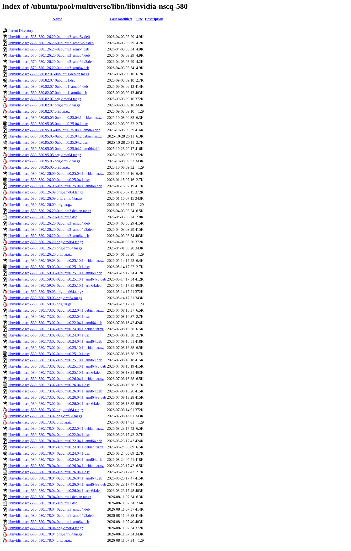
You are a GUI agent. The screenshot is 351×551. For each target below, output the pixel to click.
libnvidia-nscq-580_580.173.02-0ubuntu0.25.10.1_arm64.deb (54, 372)
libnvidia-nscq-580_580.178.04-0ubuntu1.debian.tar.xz (49, 497)
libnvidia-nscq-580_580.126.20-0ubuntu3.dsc (42, 217)
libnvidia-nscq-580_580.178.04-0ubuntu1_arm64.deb (48, 522)
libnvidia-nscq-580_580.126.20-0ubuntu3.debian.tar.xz (49, 211)
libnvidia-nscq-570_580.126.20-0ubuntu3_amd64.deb (49, 55)
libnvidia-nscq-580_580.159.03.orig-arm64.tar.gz (45, 298)
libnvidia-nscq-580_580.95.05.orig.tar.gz (39, 167)
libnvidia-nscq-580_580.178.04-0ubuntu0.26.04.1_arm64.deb (54, 491)
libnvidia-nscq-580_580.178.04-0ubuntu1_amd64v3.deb (51, 515)
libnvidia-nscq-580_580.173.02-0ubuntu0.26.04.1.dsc (49, 385)
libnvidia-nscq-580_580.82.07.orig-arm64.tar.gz (44, 105)
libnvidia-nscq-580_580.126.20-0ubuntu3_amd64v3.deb (51, 229)
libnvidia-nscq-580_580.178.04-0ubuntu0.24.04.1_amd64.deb (55, 459)
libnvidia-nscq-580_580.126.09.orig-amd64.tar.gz (45, 192)
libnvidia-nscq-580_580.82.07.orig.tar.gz (39, 111)
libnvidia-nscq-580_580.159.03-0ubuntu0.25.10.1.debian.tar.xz (56, 261)
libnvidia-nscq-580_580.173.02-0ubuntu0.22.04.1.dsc (49, 316)
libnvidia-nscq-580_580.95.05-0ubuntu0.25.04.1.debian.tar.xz (55, 118)
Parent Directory (20, 30)
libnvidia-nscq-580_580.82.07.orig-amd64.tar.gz (44, 99)
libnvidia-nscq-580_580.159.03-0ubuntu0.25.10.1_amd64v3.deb (57, 279)
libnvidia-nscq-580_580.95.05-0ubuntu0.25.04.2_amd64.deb (54, 149)
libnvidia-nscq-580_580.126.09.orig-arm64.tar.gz (45, 198)
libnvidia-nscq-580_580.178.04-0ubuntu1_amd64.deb (49, 509)
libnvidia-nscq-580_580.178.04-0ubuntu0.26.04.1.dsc (49, 472)
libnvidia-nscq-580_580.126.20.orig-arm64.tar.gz (45, 248)
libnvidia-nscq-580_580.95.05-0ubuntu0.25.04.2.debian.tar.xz (55, 136)
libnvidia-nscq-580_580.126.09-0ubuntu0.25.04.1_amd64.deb (55, 186)
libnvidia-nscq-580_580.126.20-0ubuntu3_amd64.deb (49, 223)
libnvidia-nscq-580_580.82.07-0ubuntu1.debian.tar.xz (48, 74)
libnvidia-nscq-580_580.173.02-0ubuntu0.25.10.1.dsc (49, 354)
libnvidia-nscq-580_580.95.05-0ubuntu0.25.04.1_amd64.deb (54, 130)
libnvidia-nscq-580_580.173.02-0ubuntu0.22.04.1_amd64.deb (55, 323)
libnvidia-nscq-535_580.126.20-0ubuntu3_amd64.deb (49, 37)
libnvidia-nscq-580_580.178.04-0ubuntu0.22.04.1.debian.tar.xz (56, 428)
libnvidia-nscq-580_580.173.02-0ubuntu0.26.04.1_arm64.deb (54, 404)
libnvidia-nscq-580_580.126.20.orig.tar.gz (40, 254)
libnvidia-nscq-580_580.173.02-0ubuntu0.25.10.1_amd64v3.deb (57, 366)
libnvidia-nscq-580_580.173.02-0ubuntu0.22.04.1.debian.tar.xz (56, 310)
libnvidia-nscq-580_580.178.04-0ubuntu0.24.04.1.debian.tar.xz (56, 447)
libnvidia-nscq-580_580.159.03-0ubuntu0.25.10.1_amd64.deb (55, 273)
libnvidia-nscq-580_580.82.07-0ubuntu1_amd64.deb (48, 86)
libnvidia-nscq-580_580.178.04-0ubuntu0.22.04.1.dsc (49, 435)
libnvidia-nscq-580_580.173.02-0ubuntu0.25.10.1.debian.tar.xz (56, 348)
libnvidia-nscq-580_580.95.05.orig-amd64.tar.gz (44, 155)
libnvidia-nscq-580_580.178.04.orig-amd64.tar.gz (45, 528)
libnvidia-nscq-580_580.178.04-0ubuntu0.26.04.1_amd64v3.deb (57, 484)
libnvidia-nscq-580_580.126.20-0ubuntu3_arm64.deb (48, 236)
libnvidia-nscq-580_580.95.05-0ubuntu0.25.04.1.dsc (48, 124)
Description (154, 19)
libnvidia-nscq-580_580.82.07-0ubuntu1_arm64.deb (47, 93)
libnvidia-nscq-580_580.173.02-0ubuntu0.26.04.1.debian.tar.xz (56, 379)
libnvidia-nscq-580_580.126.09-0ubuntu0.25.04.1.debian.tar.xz (56, 173)
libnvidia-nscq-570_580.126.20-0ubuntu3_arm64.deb (48, 68)
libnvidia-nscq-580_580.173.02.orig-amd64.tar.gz (45, 410)
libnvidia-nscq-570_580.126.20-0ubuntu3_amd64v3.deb (51, 62)
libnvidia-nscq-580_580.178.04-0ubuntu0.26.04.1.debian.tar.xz (56, 466)
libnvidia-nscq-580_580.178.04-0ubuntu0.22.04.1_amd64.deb (55, 441)
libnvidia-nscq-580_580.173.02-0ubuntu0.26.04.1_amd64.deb (55, 391)
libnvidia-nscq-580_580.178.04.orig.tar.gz (40, 540)
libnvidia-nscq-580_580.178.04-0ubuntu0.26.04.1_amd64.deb (55, 478)
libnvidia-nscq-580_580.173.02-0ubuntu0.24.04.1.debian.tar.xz (56, 329)
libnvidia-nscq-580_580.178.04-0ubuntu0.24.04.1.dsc (49, 453)
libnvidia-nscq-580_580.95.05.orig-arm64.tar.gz (44, 161)
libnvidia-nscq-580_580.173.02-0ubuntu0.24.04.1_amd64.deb (55, 341)
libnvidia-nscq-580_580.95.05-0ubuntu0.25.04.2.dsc (48, 142)
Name (57, 19)
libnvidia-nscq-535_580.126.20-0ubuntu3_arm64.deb (48, 49)
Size (139, 19)
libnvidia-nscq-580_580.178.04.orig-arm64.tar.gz (45, 534)
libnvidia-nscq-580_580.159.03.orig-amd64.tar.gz (45, 292)
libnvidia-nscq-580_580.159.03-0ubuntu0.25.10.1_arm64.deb (54, 285)
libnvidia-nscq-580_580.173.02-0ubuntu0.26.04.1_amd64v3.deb (57, 397)
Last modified (121, 19)
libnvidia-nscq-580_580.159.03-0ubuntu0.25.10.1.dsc (49, 267)
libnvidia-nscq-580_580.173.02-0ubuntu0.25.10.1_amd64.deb (55, 360)
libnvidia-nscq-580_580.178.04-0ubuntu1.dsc (42, 503)
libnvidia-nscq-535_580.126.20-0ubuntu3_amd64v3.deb (51, 43)
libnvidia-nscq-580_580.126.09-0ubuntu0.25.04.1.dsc (49, 180)
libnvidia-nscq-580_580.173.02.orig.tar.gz (40, 422)
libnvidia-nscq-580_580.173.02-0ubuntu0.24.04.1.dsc (49, 335)
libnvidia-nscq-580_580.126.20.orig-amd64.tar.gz (45, 242)
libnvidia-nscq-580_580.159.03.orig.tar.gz (40, 304)
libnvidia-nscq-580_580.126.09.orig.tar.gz (40, 205)
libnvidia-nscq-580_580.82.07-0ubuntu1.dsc (41, 80)
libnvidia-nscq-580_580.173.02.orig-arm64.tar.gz (45, 416)
